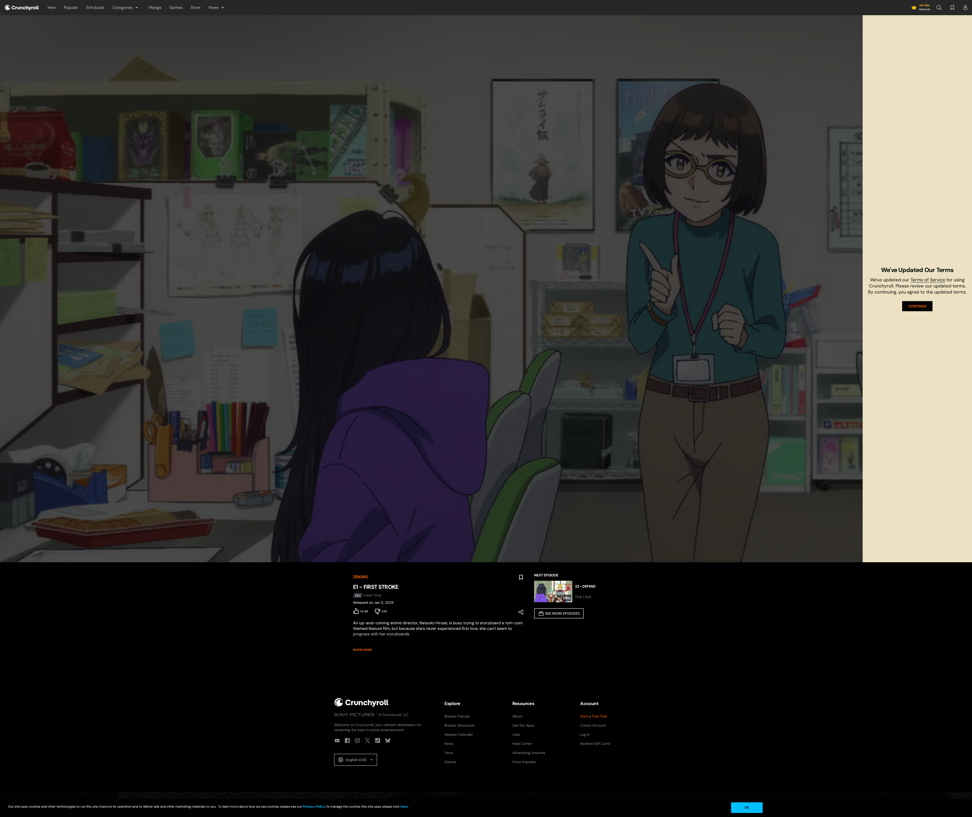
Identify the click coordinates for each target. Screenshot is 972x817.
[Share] (521, 612)
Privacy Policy (314, 806)
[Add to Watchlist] (521, 577)
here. (404, 806)
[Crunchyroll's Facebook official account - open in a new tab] (347, 740)
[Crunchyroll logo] (22, 7)
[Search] (939, 7)
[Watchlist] (952, 7)
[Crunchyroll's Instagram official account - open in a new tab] (357, 740)
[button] (125, 7)
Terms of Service (927, 280)
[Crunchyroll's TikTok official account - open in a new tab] (378, 740)
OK (746, 807)
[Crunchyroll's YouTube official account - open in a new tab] (337, 740)
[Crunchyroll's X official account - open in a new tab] (367, 740)
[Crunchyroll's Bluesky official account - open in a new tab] (388, 740)
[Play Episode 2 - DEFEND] (576, 591)
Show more (362, 650)
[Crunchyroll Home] (361, 702)
